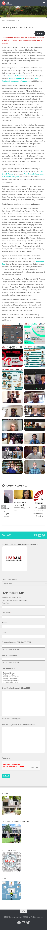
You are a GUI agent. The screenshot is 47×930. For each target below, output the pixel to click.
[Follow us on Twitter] (43, 535)
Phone (4, 622)
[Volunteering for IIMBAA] (23, 681)
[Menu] (44, 3)
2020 (3, 20)
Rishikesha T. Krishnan (15, 76)
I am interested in (8, 668)
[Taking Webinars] (23, 673)
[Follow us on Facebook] (35, 535)
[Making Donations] (23, 675)
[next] (43, 507)
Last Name (6, 613)
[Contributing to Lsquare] (23, 677)
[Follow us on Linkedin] (39, 535)
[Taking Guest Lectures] (23, 679)
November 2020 (13, 20)
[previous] (3, 507)
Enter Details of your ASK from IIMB (16, 688)
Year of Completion (10, 655)
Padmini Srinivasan (16, 78)
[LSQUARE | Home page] (9, 3)
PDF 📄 (40, 33)
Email (4, 632)
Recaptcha (6, 758)
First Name (6, 603)
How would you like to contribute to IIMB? (18, 725)
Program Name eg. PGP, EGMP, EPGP (17, 642)
